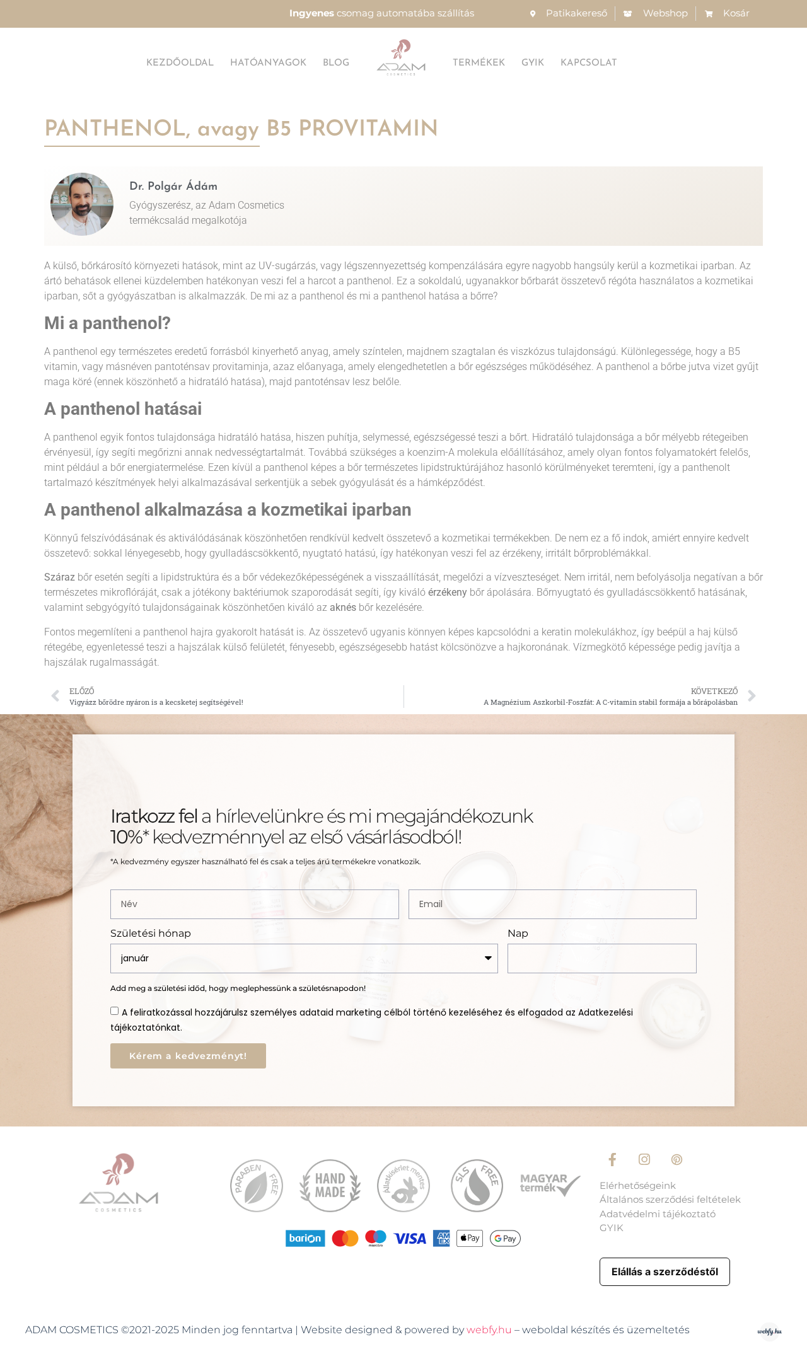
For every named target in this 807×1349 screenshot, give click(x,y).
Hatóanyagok (268, 63)
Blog (336, 63)
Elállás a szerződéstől (665, 1271)
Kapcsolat (588, 63)
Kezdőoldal (180, 63)
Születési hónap (150, 934)
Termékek (479, 63)
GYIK (532, 63)
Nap (518, 934)
